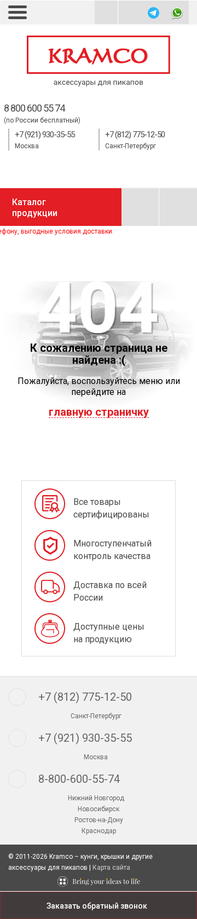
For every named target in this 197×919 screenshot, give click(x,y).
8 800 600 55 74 (34, 108)
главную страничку (99, 412)
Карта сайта (111, 867)
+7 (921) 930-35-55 (44, 134)
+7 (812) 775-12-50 (135, 134)
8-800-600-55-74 (79, 779)
